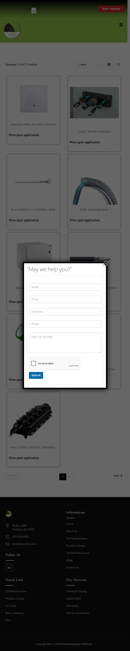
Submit (36, 375)
